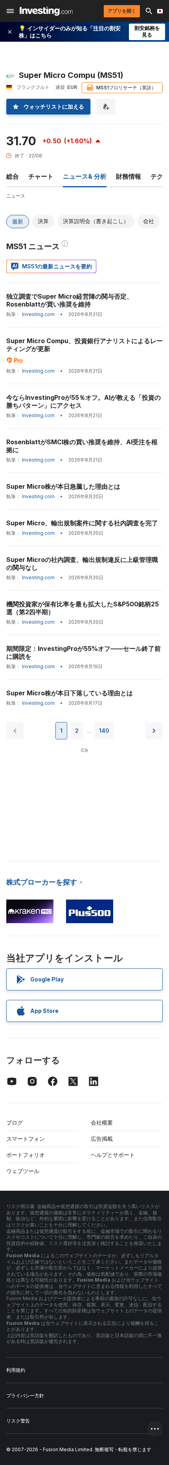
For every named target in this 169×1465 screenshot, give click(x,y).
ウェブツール (22, 1171)
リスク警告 (18, 1421)
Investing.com (38, 314)
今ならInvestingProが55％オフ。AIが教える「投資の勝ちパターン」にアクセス (83, 401)
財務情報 (128, 176)
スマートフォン (25, 1138)
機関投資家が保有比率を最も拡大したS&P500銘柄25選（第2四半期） (82, 608)
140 (104, 730)
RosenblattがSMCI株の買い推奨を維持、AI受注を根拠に (82, 446)
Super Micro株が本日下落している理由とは (69, 693)
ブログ (14, 1122)
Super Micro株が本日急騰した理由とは (63, 486)
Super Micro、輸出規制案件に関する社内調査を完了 (82, 523)
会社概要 (102, 1122)
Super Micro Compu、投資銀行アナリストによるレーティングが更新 (84, 345)
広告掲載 (102, 1138)
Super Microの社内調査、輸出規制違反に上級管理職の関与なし (82, 563)
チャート (40, 176)
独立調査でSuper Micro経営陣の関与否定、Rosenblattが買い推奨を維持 (69, 300)
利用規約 (15, 1370)
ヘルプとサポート (113, 1154)
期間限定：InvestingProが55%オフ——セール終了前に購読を (83, 652)
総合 (12, 176)
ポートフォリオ (25, 1154)
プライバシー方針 (25, 1395)
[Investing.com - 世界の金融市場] (46, 11)
